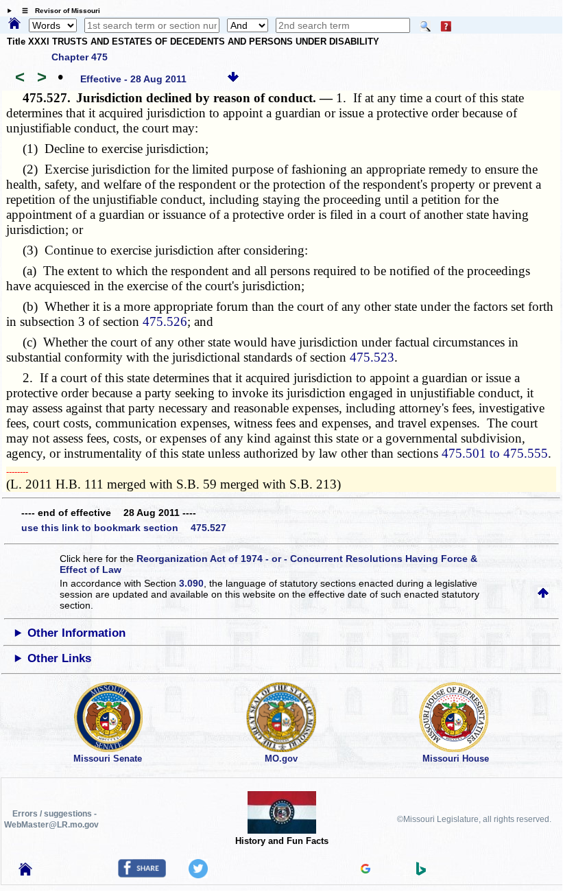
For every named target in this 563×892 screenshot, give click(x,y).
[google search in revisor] (365, 870)
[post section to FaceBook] (142, 874)
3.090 (191, 583)
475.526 (165, 321)
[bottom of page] (233, 78)
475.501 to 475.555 (495, 453)
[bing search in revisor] (421, 872)
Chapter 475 (79, 56)
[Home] (14, 24)
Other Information (76, 632)
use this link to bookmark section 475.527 (123, 527)
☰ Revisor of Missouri (57, 10)
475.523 (372, 357)
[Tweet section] (198, 874)
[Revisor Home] (25, 872)
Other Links (59, 658)
